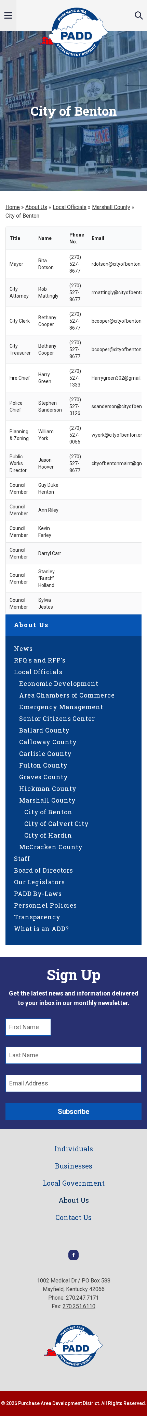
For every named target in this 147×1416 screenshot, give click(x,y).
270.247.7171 (82, 1297)
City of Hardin (48, 835)
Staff (22, 858)
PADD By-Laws (38, 893)
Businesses (73, 1165)
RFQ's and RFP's (40, 660)
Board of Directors (43, 870)
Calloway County (48, 742)
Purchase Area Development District (73, 32)
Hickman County (48, 788)
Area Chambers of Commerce (67, 695)
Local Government (74, 1182)
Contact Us (73, 1217)
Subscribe (73, 1111)
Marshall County (111, 207)
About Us (36, 207)
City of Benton (48, 812)
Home (12, 207)
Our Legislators (39, 882)
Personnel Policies (45, 905)
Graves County (43, 777)
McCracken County (51, 847)
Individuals (73, 1148)
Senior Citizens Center (57, 718)
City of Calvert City (56, 823)
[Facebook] (73, 1258)
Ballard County (44, 730)
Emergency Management (61, 707)
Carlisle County (45, 753)
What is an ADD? (41, 928)
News (23, 648)
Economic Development (58, 683)
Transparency (37, 917)
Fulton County (43, 765)
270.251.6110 (79, 1306)
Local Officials (69, 207)
